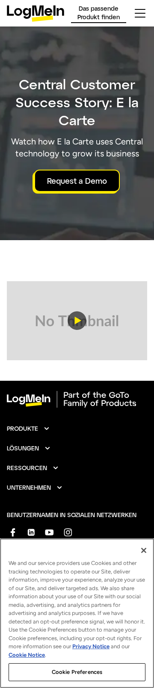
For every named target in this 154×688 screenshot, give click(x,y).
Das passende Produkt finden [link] (98, 13)
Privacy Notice (91, 646)
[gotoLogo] (35, 13)
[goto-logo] (77, 399)
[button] (77, 320)
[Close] (143, 550)
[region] (77, 613)
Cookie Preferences (77, 672)
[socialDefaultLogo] (12, 532)
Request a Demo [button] (77, 180)
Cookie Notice (27, 655)
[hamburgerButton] (140, 13)
